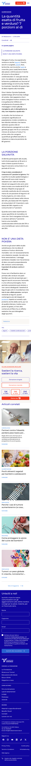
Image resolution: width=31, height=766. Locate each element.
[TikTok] (21, 739)
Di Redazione (6, 36)
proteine (5, 299)
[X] (25, 739)
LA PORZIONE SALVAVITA (11, 51)
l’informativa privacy (17, 637)
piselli (18, 65)
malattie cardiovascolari (17, 330)
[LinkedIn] (16, 739)
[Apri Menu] (27, 3)
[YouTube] (12, 739)
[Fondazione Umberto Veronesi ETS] (6, 3)
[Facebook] (3, 739)
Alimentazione (6, 11)
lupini (22, 67)
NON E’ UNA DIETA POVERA (12, 54)
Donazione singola (15, 379)
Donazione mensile (15, 385)
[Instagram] (8, 739)
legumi (5, 330)
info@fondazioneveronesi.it (13, 730)
